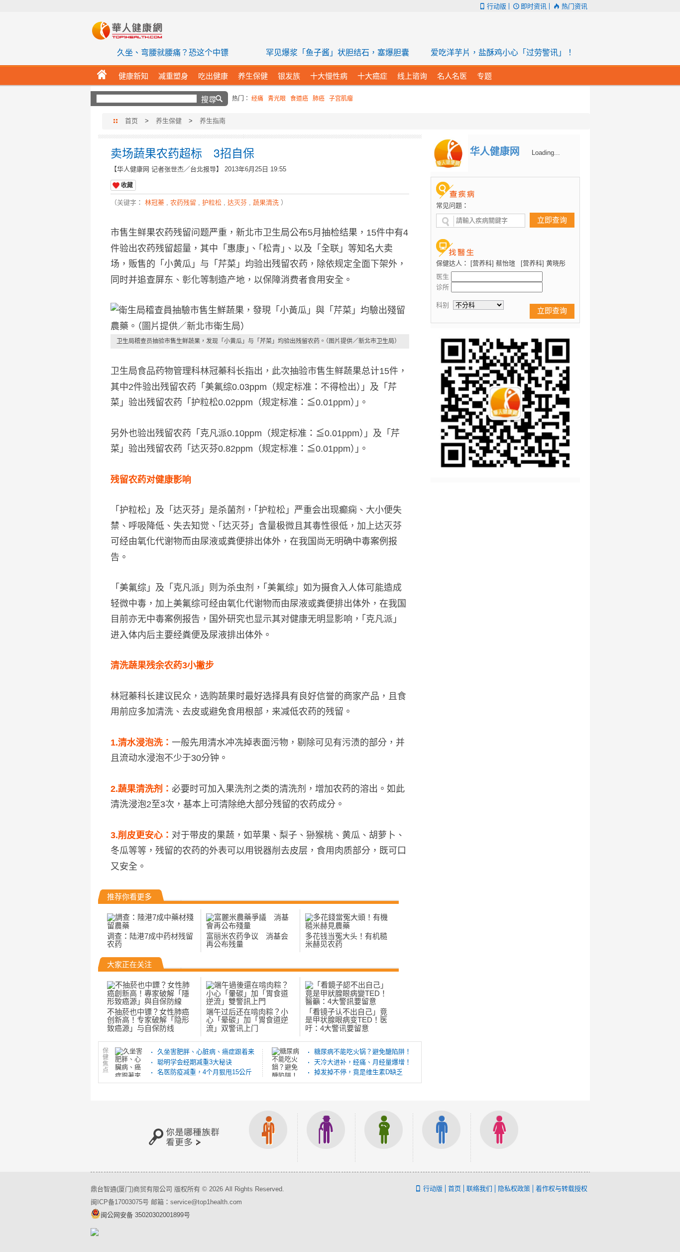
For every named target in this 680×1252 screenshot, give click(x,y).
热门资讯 (574, 6)
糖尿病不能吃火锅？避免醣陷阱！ (362, 1051)
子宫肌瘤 (341, 98)
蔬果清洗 (266, 202)
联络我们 (479, 1188)
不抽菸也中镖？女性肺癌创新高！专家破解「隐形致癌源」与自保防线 (148, 1019)
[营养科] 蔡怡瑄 (492, 263)
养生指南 (213, 121)
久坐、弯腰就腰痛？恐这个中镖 (172, 52)
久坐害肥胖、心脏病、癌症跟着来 (205, 1051)
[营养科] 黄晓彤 (543, 263)
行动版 (496, 6)
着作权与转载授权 (561, 1188)
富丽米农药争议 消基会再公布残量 (247, 940)
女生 (499, 1136)
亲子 (383, 1136)
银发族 (326, 1136)
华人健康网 (130, 30)
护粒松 (212, 202)
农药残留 (183, 202)
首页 (131, 121)
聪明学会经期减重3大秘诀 (194, 1062)
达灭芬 (237, 202)
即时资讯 (534, 6)
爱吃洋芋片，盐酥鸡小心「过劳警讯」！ (502, 52)
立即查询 (552, 220)
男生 (441, 1136)
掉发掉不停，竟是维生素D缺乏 (358, 1072)
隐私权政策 (514, 1188)
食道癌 (299, 98)
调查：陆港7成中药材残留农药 (150, 940)
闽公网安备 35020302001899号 (145, 1215)
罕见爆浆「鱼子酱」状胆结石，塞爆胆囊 (337, 52)
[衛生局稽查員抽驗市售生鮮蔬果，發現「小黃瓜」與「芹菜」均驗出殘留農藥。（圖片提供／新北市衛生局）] (260, 318)
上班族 (268, 1136)
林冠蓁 (154, 202)
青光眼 (277, 98)
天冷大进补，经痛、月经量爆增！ (362, 1062)
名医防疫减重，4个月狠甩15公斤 (204, 1072)
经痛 (257, 98)
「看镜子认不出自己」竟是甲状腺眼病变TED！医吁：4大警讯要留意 (346, 1019)
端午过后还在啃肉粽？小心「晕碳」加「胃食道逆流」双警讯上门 (247, 1019)
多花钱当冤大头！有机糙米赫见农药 (346, 940)
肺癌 (319, 98)
